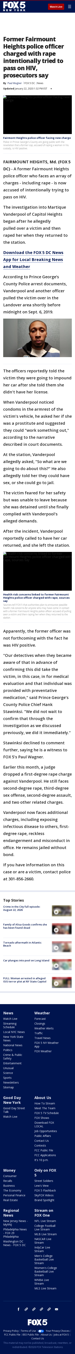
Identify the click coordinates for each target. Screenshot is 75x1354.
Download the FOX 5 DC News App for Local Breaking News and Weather (33, 259)
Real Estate (10, 1200)
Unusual (8, 1068)
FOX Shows (41, 1118)
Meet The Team (44, 1108)
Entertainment (12, 1063)
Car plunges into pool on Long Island (26, 960)
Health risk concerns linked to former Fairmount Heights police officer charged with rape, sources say (36, 597)
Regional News (11, 1213)
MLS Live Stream (45, 1288)
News (40, 83)
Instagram (26, 1309)
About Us (42, 1097)
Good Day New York (12, 1100)
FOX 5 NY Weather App (46, 1044)
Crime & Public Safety (12, 1056)
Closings (39, 1023)
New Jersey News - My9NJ (15, 1222)
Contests (40, 1145)
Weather (42, 1013)
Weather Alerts (44, 1028)
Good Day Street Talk (14, 1110)
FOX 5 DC (29, 83)
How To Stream (44, 1103)
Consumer (10, 1176)
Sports (7, 1078)
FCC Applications (45, 1155)
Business (9, 1185)
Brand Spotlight (44, 1200)
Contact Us (41, 1141)
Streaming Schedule (9, 1025)
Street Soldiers (43, 1181)
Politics (7, 1050)
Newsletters (11, 1082)
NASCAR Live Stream (42, 1240)
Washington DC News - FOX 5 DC (14, 1243)
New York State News (13, 1038)
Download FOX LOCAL (44, 1124)
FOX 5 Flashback (45, 1190)
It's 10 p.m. (41, 1160)
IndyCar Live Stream (42, 1249)
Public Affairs (42, 1136)
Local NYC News (14, 1032)
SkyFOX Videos (44, 1195)
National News (12, 1045)
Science (8, 1073)
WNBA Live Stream (41, 1281)
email (56, 1309)
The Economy (12, 1190)
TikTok (34, 1309)
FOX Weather (43, 1051)
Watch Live (56, 6)
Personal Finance (14, 1195)
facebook (18, 1309)
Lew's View (41, 1185)
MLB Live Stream (45, 1234)
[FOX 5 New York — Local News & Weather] (14, 6)
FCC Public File (43, 1150)
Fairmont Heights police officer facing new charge (37, 138)
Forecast (40, 1019)
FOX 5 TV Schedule (46, 1113)
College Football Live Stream (44, 1227)
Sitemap (8, 1087)
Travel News (42, 1038)
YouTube (41, 1309)
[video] (62, 910)
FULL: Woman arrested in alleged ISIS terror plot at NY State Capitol (24, 979)
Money (9, 1170)
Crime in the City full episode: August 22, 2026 (21, 908)
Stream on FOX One (43, 1213)
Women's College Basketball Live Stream (45, 1271)
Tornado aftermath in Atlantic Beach (22, 944)
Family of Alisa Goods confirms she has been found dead (25, 926)
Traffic (38, 1033)
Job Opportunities (45, 1131)
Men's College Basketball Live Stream (44, 1259)
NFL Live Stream (45, 1221)
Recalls (7, 1181)
